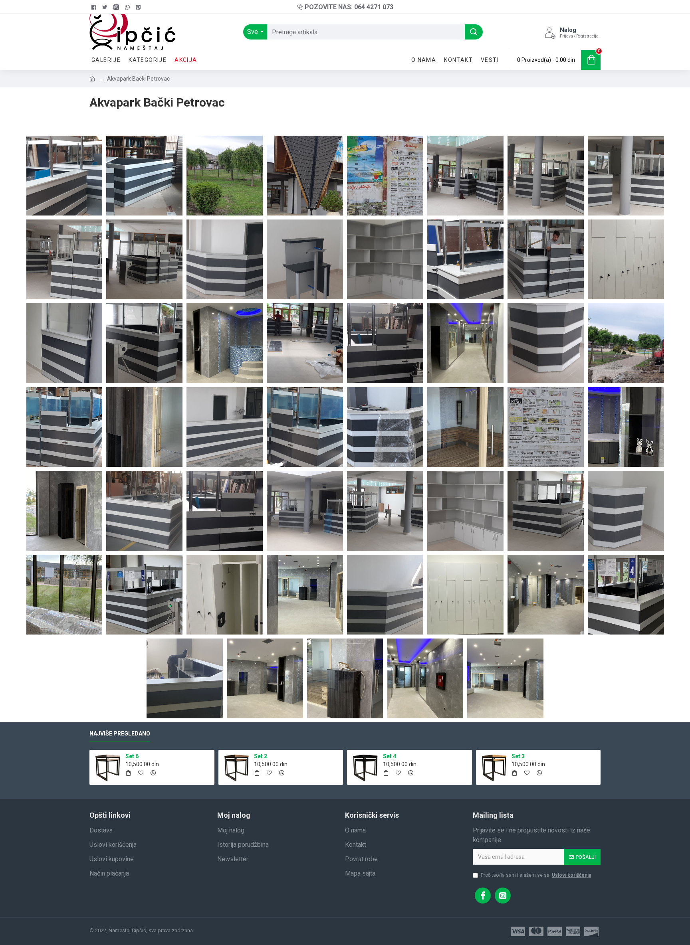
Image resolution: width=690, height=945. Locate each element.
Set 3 (518, 756)
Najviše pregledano (119, 733)
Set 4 (389, 756)
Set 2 (260, 756)
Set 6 (132, 756)
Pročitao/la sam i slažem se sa (536, 875)
